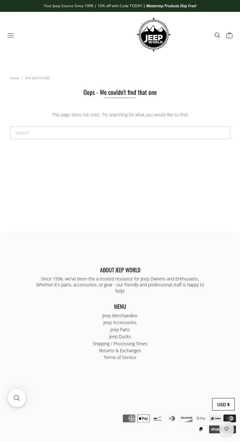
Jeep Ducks (120, 336)
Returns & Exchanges (120, 350)
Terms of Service (120, 357)
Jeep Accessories (120, 322)
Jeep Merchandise (120, 315)
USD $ (223, 404)
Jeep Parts (120, 330)
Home (14, 78)
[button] (17, 398)
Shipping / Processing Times (120, 344)
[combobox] (120, 133)
